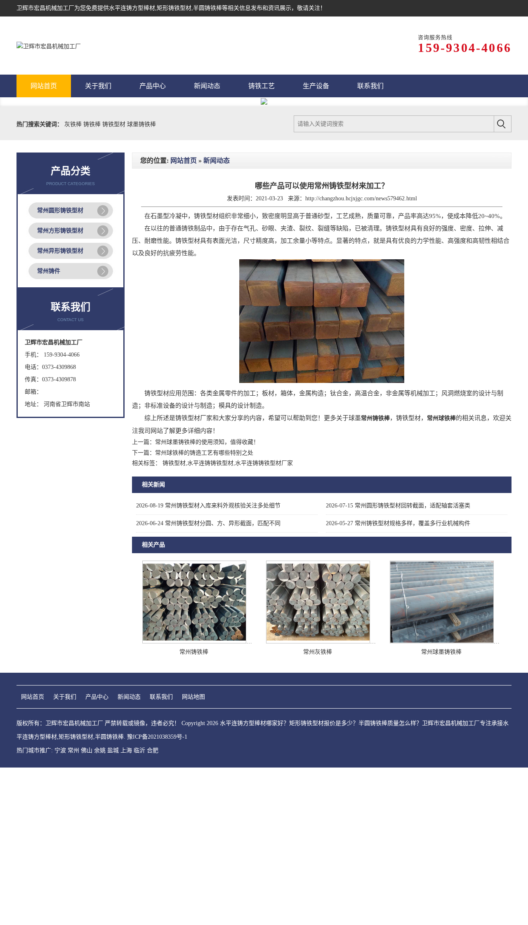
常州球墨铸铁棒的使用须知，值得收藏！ (207, 442)
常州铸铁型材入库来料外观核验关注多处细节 (208, 505)
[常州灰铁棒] (318, 642)
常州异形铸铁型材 (60, 251)
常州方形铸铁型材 (60, 231)
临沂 (139, 750)
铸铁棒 (92, 124)
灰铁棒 (73, 124)
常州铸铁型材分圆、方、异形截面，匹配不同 (208, 523)
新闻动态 (216, 160)
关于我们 (64, 697)
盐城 (113, 750)
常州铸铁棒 (193, 652)
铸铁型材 (114, 124)
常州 (73, 750)
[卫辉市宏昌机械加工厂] (48, 45)
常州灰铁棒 (317, 652)
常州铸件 (48, 271)
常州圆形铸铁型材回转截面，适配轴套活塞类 (398, 505)
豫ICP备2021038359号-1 (157, 737)
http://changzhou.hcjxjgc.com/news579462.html (361, 198)
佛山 (86, 750)
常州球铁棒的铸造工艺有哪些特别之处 (204, 453)
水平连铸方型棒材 (132, 8)
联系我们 (161, 697)
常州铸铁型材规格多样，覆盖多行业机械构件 (398, 523)
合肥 (152, 750)
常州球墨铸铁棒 (441, 652)
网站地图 (193, 697)
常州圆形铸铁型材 (60, 210)
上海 (126, 750)
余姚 (100, 750)
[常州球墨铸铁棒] (442, 642)
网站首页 (183, 160)
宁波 (60, 750)
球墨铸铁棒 (141, 124)
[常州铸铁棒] (194, 642)
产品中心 (96, 697)
